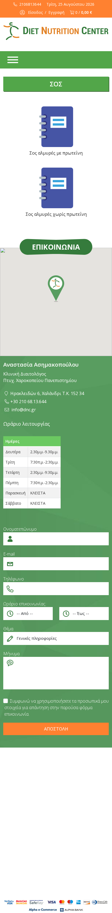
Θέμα (8, 629)
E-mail (9, 554)
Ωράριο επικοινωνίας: (24, 604)
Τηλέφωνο (13, 579)
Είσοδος (35, 12)
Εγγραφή (56, 12)
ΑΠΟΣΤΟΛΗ (56, 729)
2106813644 (29, 4)
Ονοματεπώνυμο (20, 529)
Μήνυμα (11, 654)
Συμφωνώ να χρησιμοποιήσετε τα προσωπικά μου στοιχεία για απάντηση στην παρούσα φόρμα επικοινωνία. (56, 707)
